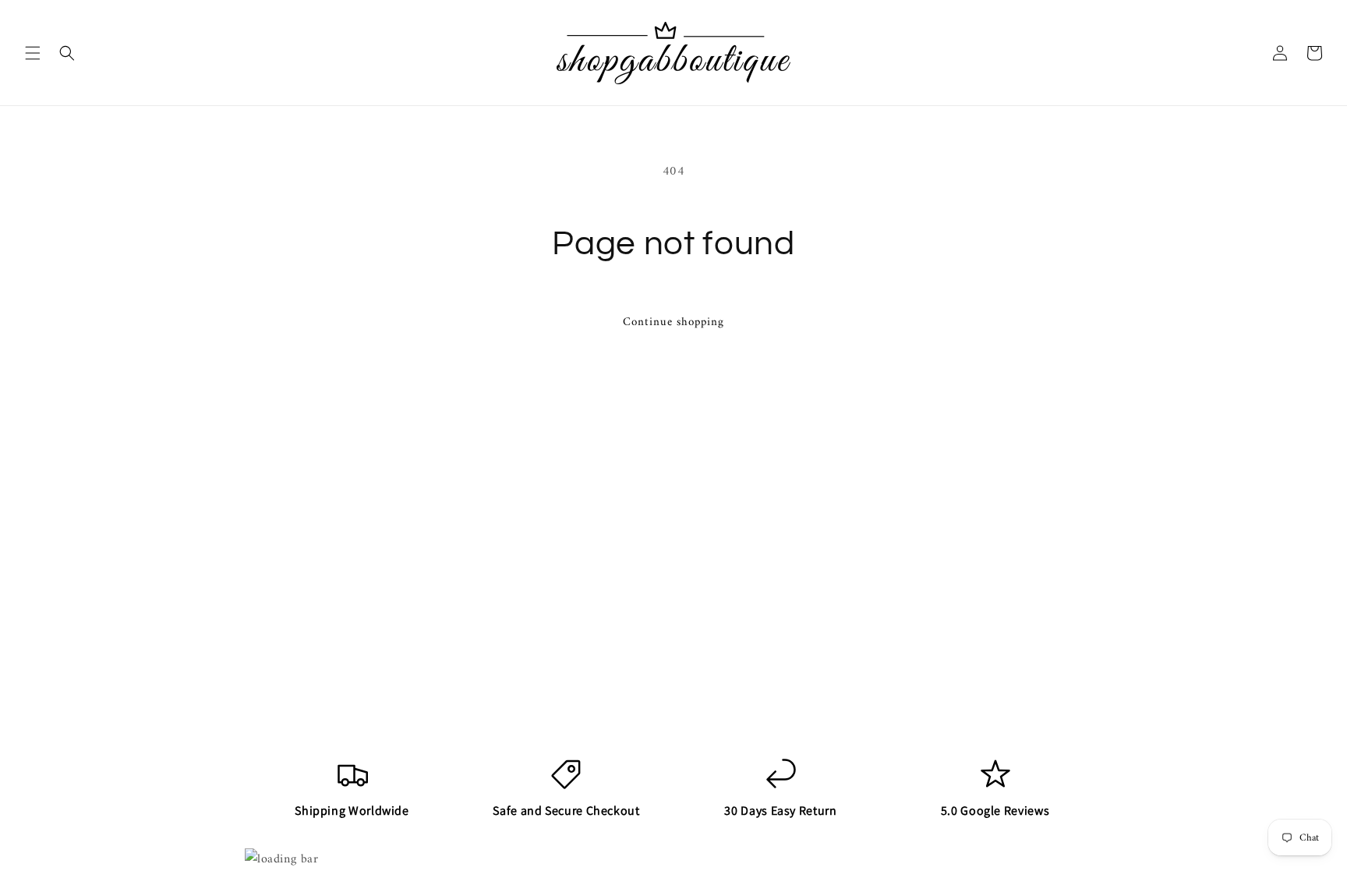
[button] (33, 53)
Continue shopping (673, 322)
